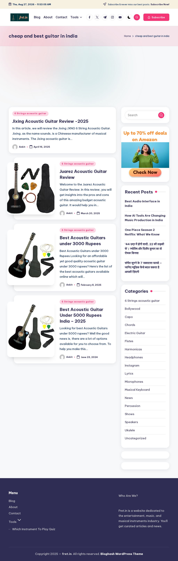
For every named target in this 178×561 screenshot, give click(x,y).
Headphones (134, 357)
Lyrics (129, 373)
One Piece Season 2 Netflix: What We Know (142, 232)
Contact (15, 513)
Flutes (129, 341)
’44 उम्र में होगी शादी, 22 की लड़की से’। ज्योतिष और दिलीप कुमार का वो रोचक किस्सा (144, 248)
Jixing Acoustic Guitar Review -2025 (50, 121)
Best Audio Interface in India (142, 203)
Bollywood (132, 309)
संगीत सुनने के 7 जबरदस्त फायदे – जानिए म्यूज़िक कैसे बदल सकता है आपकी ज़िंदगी (143, 267)
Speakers (131, 422)
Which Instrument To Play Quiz (33, 529)
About (13, 507)
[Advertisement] (89, 72)
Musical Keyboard (137, 390)
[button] (156, 17)
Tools (13, 522)
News (129, 398)
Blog (12, 501)
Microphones (134, 382)
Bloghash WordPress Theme (121, 554)
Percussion (132, 406)
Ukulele (130, 430)
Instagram (132, 365)
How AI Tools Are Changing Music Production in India (145, 218)
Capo (129, 317)
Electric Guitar (135, 333)
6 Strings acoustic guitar (30, 113)
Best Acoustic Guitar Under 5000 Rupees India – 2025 (81, 315)
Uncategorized (135, 438)
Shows (129, 414)
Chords (130, 325)
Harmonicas (133, 349)
